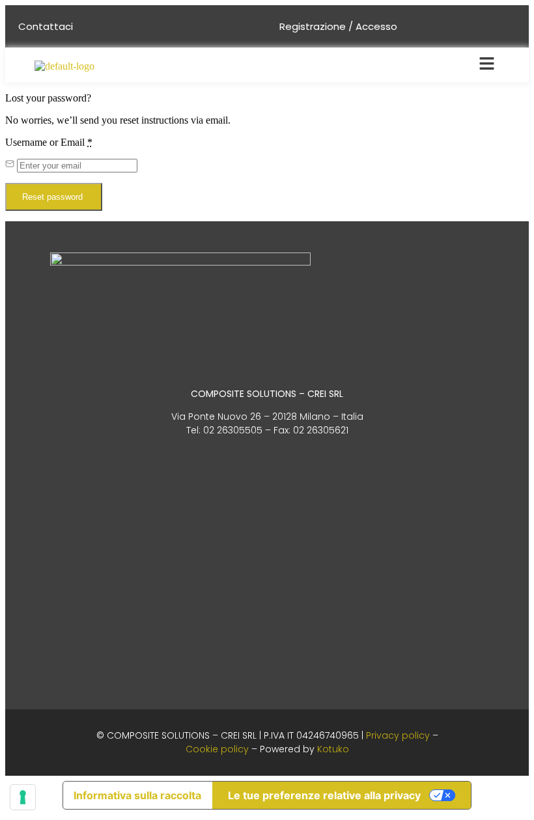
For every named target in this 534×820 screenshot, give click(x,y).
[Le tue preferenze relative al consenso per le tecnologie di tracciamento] (22, 797)
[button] (486, 64)
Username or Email (48, 142)
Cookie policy (217, 749)
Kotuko (333, 749)
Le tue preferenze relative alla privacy (324, 795)
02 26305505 (232, 430)
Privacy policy (398, 735)
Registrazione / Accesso (338, 26)
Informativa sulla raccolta (137, 795)
